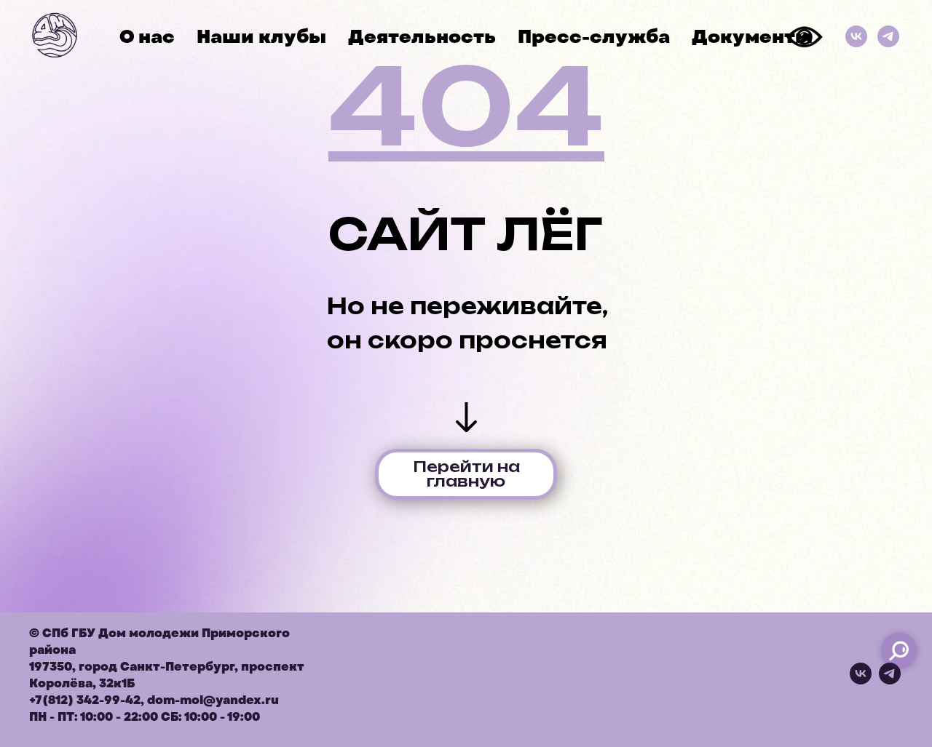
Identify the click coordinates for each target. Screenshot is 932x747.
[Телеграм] (888, 36)
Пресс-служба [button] (594, 36)
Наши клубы (261, 36)
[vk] (861, 680)
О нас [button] (147, 36)
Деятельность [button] (422, 36)
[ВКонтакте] (856, 36)
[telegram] (890, 680)
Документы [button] (752, 36)
